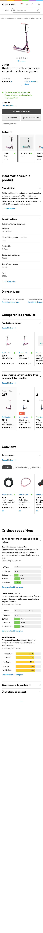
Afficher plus (9, 209)
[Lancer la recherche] (14, 10)
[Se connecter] (27, 4)
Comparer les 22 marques (12, 587)
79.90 (5, 64)
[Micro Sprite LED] (25, 408)
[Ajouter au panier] (3, 511)
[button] (21, 95)
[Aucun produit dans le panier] (39, 4)
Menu (7, 10)
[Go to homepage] (8, 4)
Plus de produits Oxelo (30, 81)
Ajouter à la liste (32, 118)
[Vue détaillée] (21, 575)
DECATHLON (7, 105)
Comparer (12, 118)
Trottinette (6, 353)
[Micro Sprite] (8, 349)
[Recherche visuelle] (38, 10)
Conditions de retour (10, 302)
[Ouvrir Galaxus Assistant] (33, 4)
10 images (21, 61)
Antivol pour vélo (8, 495)
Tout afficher (7, 328)
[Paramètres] (21, 4)
